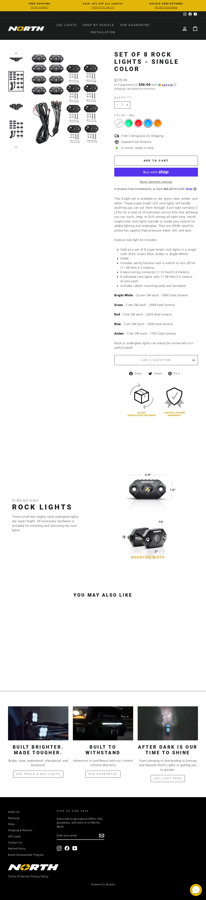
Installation (103, 32)
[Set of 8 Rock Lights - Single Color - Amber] (41, 667)
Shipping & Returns (20, 830)
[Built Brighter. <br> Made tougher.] (38, 723)
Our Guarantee (135, 25)
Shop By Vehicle (98, 25)
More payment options (156, 182)
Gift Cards (14, 836)
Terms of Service (19, 876)
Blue (148, 123)
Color (124, 115)
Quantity (123, 97)
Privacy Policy (39, 876)
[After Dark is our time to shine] (168, 723)
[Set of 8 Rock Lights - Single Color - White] (19, 667)
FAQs (11, 824)
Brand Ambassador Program (26, 854)
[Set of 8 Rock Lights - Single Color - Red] (30, 667)
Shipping (119, 88)
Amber (158, 123)
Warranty (14, 818)
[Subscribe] (101, 835)
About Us (14, 811)
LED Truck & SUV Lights (38, 774)
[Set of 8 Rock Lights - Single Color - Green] (25, 667)
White (119, 123)
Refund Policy (17, 848)
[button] (156, 85)
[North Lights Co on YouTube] (74, 848)
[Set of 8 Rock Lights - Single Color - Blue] (35, 667)
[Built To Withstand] (103, 723)
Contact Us (15, 842)
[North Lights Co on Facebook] (67, 848)
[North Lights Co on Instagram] (59, 848)
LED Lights (66, 25)
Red (138, 123)
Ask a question (156, 360)
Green (129, 123)
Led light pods (168, 778)
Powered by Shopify (103, 884)
